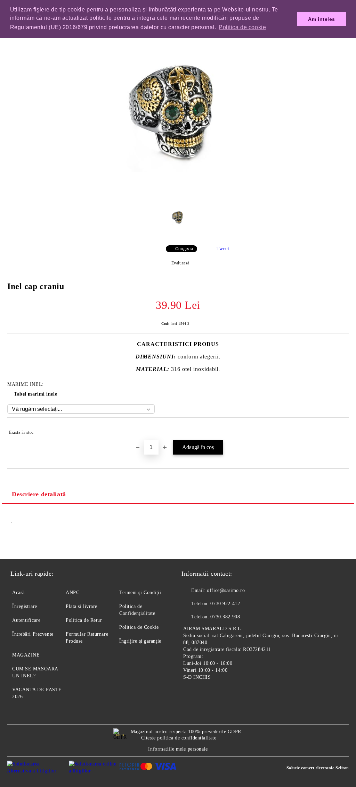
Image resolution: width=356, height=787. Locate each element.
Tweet (223, 248)
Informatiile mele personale (178, 749)
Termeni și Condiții (140, 592)
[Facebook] (190, 693)
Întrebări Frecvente (33, 634)
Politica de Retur (84, 620)
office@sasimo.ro (226, 590)
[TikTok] (221, 693)
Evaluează (180, 263)
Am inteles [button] (321, 19)
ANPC (72, 592)
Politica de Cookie (139, 627)
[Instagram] (205, 693)
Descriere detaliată (39, 494)
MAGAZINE (26, 655)
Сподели (184, 248)
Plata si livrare (81, 606)
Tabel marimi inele (35, 394)
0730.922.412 (225, 603)
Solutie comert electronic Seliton (317, 767)
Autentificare (26, 620)
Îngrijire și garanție (140, 641)
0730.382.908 (225, 616)
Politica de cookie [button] (242, 27)
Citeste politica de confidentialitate (179, 738)
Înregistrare (24, 606)
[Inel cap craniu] (178, 197)
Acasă (18, 592)
